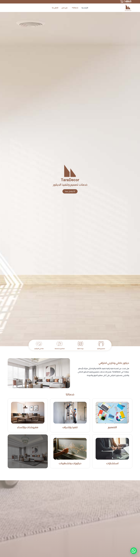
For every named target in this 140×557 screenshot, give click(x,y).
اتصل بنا (55, 8)
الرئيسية (84, 8)
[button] (74, 7)
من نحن (64, 8)
